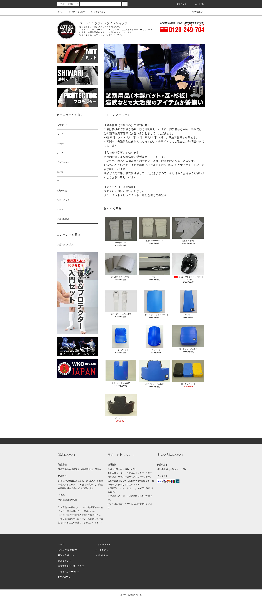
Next (201, 75)
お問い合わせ (197, 12)
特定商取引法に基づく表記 (71, 566)
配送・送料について (67, 555)
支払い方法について (67, 550)
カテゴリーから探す (77, 12)
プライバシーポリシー (68, 572)
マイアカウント (102, 544)
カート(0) (199, 4)
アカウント (182, 4)
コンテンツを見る (98, 12)
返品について (64, 561)
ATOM (67, 577)
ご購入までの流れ (65, 244)
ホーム (60, 12)
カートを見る (101, 550)
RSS (60, 577)
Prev (107, 75)
